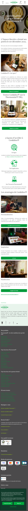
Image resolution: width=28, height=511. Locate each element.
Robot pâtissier (4, 338)
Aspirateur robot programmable (8, 383)
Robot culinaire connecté (6, 344)
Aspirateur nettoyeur (5, 384)
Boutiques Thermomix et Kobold (8, 400)
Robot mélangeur (5, 355)
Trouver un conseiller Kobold (7, 397)
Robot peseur (4, 363)
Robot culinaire (4, 342)
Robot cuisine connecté (6, 339)
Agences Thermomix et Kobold (7, 399)
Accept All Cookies (7, 503)
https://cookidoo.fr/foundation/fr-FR (15, 156)
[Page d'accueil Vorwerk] (14, 3)
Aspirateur (3, 374)
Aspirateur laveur (5, 377)
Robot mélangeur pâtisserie (7, 367)
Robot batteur (4, 353)
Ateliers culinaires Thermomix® (8, 393)
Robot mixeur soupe (5, 361)
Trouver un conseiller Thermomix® (8, 394)
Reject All (19, 503)
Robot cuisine (4, 336)
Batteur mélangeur (5, 356)
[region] (13, 499)
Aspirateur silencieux (5, 380)
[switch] (8, 444)
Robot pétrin (4, 364)
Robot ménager (4, 346)
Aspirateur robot (4, 381)
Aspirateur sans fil (5, 386)
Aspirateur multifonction (6, 375)
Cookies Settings (13, 506)
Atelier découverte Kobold (6, 396)
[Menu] (10, 441)
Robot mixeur (4, 360)
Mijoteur (3, 358)
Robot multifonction (5, 341)
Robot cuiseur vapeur (5, 352)
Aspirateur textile (4, 378)
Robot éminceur (4, 366)
